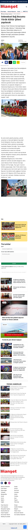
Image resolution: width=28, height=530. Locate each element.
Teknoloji (16, 502)
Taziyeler (3, 492)
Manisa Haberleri (12, 11)
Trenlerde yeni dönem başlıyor (12, 340)
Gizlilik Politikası (18, 507)
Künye (15, 505)
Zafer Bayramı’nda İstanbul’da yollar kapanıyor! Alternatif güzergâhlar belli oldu (18, 376)
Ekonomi (16, 490)
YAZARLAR (4, 1)
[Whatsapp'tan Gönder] (14, 62)
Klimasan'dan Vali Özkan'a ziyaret (19, 287)
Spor (15, 498)
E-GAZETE (10, 1)
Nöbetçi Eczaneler (5, 516)
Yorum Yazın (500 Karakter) (7, 251)
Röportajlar (4, 490)
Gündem (16, 492)
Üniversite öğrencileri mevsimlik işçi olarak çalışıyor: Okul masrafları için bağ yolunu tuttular (19, 353)
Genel (18, 11)
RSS (5, 523)
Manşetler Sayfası (5, 509)
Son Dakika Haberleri (19, 514)
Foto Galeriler (4, 507)
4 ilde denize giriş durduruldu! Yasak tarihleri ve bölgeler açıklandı (19, 361)
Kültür (15, 494)
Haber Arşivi (17, 511)
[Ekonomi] (14, 330)
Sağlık (2, 502)
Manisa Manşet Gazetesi (7, 14)
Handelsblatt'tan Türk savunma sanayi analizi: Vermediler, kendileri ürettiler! (18, 346)
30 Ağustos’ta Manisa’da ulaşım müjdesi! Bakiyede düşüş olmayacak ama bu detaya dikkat (19, 281)
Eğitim (2, 500)
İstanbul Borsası (5, 511)
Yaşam (16, 500)
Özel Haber (3, 11)
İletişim (16, 509)
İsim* (2, 246)
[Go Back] (25, 527)
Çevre (2, 498)
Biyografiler (4, 494)
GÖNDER (14, 263)
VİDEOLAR (16, 1)
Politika (16, 496)
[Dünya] (14, 308)
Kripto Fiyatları (4, 512)
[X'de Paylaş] (10, 62)
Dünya (16, 488)
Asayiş (15, 486)
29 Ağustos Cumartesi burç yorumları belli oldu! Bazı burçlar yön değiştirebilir (19, 369)
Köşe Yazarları (4, 505)
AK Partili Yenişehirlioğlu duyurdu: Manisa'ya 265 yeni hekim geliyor (19, 296)
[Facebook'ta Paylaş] (6, 62)
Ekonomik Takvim (5, 514)
